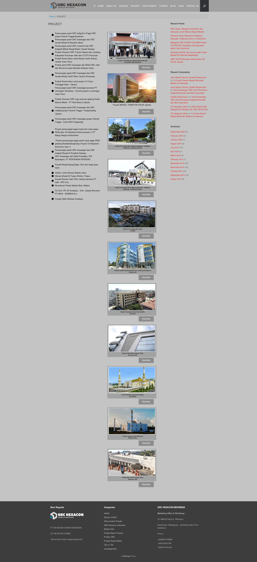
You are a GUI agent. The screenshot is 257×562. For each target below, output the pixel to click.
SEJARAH (123, 5)
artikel (106, 513)
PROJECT (135, 5)
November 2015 (177, 167)
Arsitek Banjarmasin (179, 96)
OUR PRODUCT (149, 5)
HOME (101, 5)
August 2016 (176, 143)
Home (52, 16)
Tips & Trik (108, 544)
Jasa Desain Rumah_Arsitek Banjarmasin (188, 77)
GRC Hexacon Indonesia (114, 525)
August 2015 (176, 178)
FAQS (181, 5)
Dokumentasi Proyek (113, 521)
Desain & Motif (110, 517)
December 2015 (177, 163)
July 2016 (175, 147)
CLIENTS (163, 5)
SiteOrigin (126, 556)
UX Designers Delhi (179, 106)
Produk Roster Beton (113, 540)
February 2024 (177, 135)
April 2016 (175, 151)
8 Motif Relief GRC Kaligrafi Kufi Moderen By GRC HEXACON (189, 108)
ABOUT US (111, 5)
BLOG (173, 5)
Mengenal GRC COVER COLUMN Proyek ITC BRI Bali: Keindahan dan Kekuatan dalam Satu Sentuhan (188, 45)
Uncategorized (110, 548)
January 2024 (176, 139)
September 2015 (178, 175)
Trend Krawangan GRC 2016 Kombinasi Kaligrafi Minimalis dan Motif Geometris (189, 91)
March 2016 (176, 155)
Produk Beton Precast (113, 533)
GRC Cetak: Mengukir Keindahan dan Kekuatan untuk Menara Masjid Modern (187, 30)
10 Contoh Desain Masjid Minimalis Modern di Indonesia (187, 82)
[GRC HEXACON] (68, 5)
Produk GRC (109, 536)
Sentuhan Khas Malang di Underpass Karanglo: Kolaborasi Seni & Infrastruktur (188, 37)
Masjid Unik (109, 529)
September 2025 (178, 131)
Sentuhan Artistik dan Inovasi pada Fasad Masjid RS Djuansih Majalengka (189, 54)
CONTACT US (192, 5)
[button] (204, 6)
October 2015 (176, 171)
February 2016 (177, 159)
